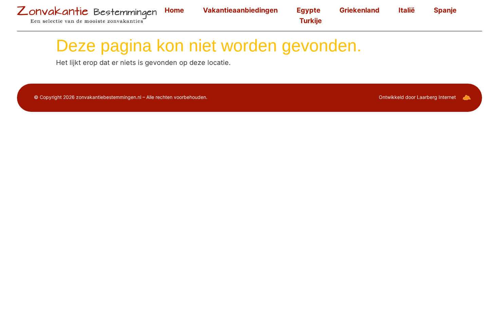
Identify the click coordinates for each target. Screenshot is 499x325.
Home (174, 10)
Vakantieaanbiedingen (240, 10)
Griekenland (359, 10)
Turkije (310, 21)
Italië (407, 10)
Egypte (308, 10)
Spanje (445, 10)
